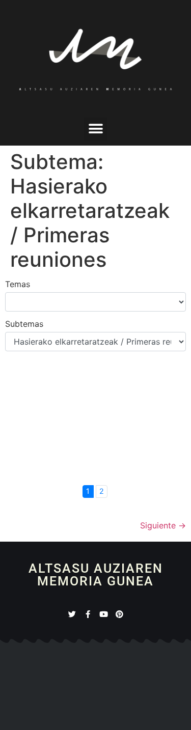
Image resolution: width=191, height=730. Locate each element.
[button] (95, 129)
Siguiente (163, 525)
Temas (17, 284)
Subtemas (24, 324)
